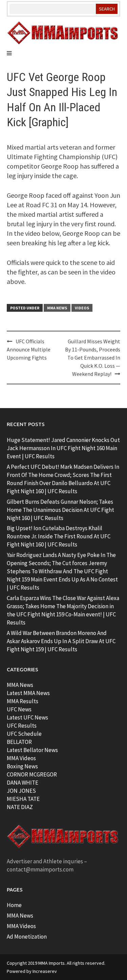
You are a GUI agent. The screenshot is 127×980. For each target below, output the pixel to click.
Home (14, 905)
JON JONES (21, 790)
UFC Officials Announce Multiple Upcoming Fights (28, 349)
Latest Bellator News (32, 750)
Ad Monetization (27, 936)
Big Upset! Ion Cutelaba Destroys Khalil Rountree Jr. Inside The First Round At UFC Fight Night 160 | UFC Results (58, 536)
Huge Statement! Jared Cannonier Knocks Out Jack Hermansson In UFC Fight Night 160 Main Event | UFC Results (63, 448)
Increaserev (45, 971)
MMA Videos (21, 758)
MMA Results (22, 701)
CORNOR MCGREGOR (32, 774)
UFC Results (22, 725)
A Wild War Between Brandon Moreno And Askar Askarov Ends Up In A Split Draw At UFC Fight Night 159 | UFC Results (61, 641)
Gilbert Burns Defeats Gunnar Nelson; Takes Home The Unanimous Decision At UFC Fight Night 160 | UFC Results (60, 510)
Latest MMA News (28, 693)
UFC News (19, 709)
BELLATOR (19, 742)
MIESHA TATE (23, 799)
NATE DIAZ (20, 807)
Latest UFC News (27, 717)
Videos (82, 307)
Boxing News (22, 766)
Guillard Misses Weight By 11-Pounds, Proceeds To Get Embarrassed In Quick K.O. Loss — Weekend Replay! (92, 357)
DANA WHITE (22, 782)
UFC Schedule (24, 733)
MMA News (57, 307)
